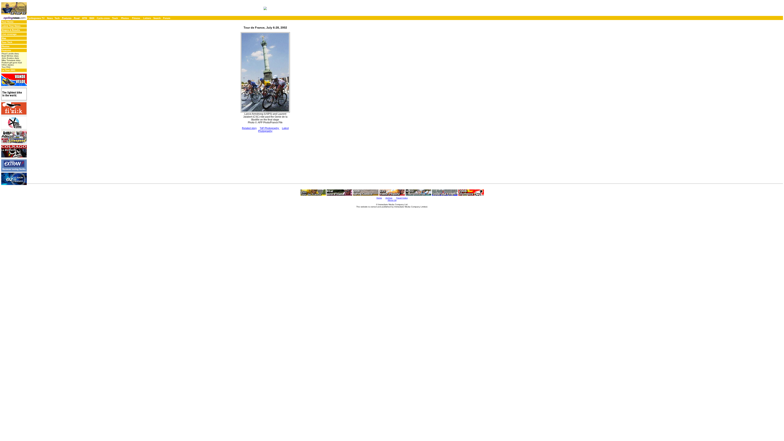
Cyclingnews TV (36, 18)
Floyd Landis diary (10, 53)
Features (66, 18)
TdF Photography (270, 128)
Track (115, 18)
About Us (392, 200)
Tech (57, 18)
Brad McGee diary (10, 56)
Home (379, 198)
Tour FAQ (6, 67)
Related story (249, 128)
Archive (388, 198)
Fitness (136, 18)
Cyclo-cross (103, 18)
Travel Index (402, 198)
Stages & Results (11, 30)
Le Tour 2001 (8, 70)
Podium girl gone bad (12, 62)
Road (77, 18)
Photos (125, 18)
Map (4, 38)
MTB (84, 18)
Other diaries (8, 65)
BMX (91, 18)
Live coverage (9, 34)
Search (157, 18)
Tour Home (7, 22)
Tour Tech (7, 42)
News (50, 18)
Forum (166, 18)
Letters (147, 18)
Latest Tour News (11, 26)
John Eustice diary (10, 58)
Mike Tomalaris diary (11, 60)
